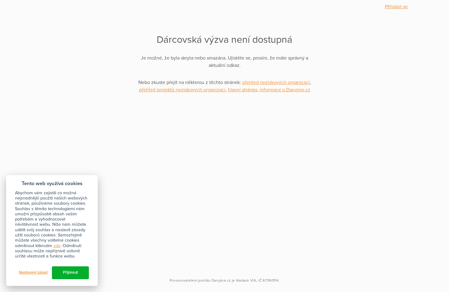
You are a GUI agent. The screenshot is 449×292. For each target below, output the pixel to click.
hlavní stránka (242, 90)
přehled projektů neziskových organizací (182, 90)
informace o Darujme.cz (285, 90)
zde (56, 245)
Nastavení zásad (33, 272)
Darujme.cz (221, 280)
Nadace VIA (246, 280)
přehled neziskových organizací (276, 82)
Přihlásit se (396, 7)
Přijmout (70, 272)
